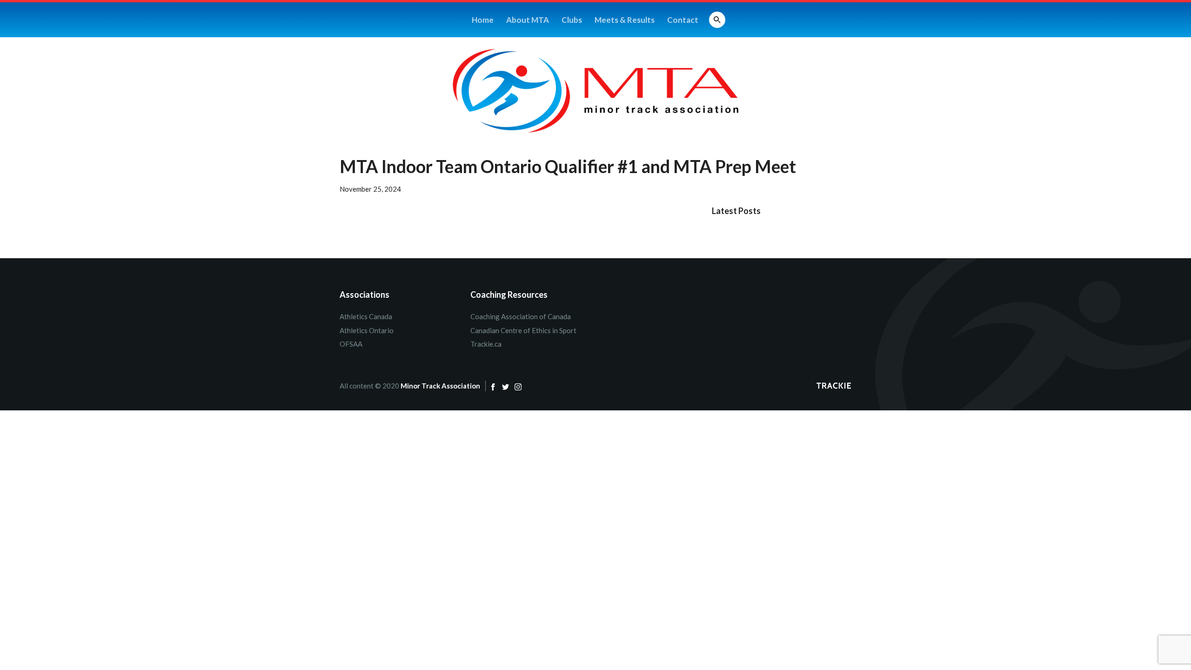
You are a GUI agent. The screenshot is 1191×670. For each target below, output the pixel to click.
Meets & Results (625, 20)
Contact (682, 20)
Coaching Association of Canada (520, 316)
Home (483, 20)
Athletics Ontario (367, 330)
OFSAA (351, 344)
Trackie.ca (486, 344)
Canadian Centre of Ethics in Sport (523, 330)
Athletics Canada (366, 316)
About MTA (527, 20)
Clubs (572, 20)
